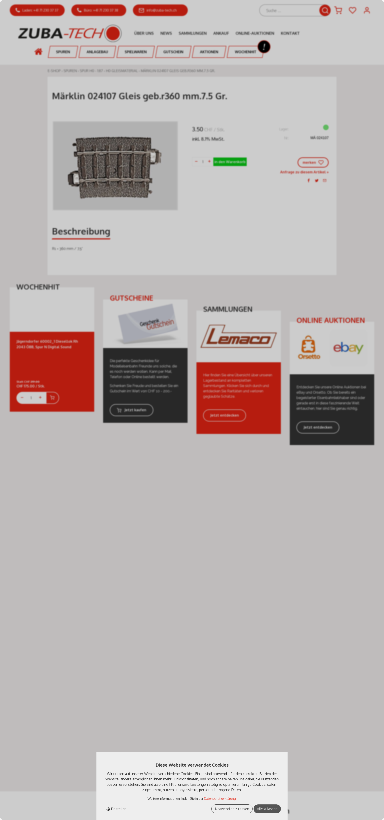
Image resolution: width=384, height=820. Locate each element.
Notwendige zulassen (232, 809)
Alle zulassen (267, 809)
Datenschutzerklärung (220, 798)
